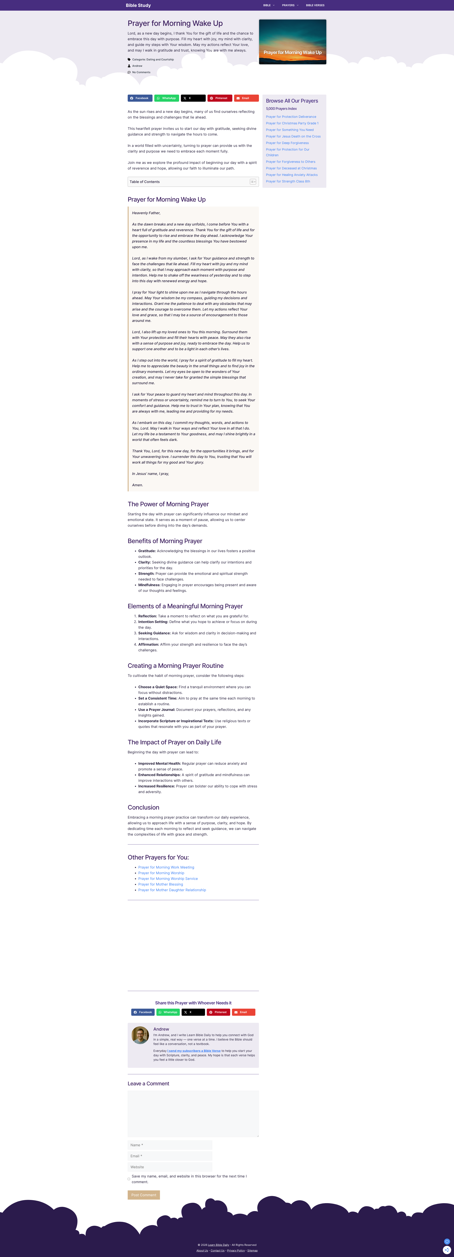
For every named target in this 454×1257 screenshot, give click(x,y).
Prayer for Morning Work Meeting (166, 867)
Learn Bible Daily (218, 1245)
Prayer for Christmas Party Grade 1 (292, 123)
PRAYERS (288, 5)
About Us (202, 1250)
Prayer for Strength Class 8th (288, 181)
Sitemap (252, 1250)
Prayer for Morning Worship (161, 873)
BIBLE (267, 5)
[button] (140, 98)
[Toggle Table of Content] (251, 182)
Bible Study (138, 5)
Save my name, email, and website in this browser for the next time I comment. (189, 1179)
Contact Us (218, 1250)
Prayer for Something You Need (290, 130)
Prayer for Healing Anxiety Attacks (292, 175)
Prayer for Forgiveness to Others (290, 162)
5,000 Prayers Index (281, 108)
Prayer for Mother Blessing (160, 884)
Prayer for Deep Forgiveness (287, 143)
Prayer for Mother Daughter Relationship (172, 890)
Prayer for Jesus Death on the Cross (293, 136)
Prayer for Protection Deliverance (291, 117)
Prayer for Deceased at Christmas (291, 168)
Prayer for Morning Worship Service (168, 878)
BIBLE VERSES (315, 5)
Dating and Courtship (160, 59)
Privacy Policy (236, 1250)
